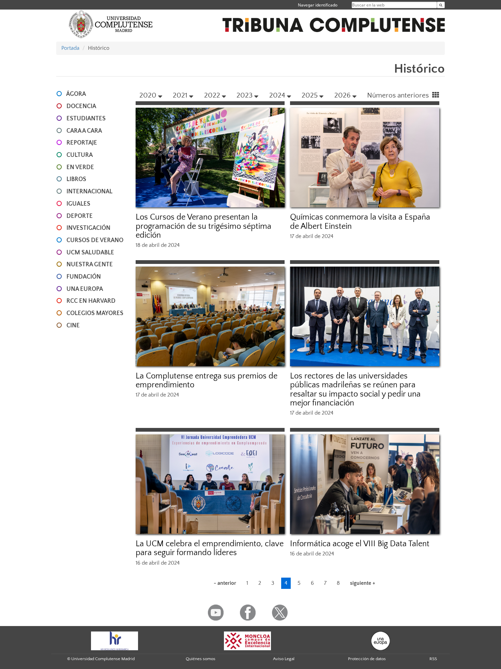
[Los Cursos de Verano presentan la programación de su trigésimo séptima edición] (210, 157)
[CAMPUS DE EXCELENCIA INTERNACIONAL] (247, 640)
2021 (180, 95)
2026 (342, 95)
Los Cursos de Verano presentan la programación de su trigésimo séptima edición (203, 226)
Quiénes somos (200, 658)
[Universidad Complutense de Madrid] (110, 24)
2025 (310, 95)
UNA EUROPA (84, 289)
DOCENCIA (81, 106)
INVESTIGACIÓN (88, 228)
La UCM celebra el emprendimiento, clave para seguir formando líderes (210, 548)
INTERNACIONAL (89, 191)
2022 (212, 95)
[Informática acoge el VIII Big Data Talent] (364, 484)
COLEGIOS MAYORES (94, 313)
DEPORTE (79, 216)
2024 (277, 95)
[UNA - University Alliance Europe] (380, 640)
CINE (73, 325)
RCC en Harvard (91, 301)
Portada (70, 48)
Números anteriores (398, 95)
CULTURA (79, 155)
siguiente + (362, 583)
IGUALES (78, 203)
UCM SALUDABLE (90, 252)
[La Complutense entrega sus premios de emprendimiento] (210, 316)
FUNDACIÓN (83, 276)
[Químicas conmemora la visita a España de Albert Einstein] (364, 157)
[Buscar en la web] (441, 5)
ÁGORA (76, 94)
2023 (245, 95)
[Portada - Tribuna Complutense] (334, 21)
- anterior (225, 583)
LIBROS (76, 179)
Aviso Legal (283, 658)
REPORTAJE (81, 142)
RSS (433, 658)
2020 (147, 95)
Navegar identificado (317, 5)
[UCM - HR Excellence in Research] (114, 640)
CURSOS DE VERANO (94, 240)
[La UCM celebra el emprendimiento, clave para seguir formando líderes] (210, 484)
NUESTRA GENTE (89, 264)
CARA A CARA (84, 131)
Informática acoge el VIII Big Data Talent (359, 543)
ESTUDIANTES (86, 118)
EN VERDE (80, 167)
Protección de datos (367, 658)
